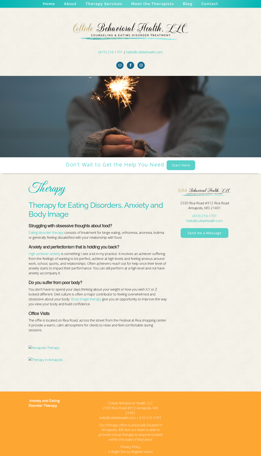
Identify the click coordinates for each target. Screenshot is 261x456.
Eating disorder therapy (46, 232)
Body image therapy (86, 299)
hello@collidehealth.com (144, 52)
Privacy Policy (130, 446)
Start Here (181, 165)
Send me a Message (204, 233)
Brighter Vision (142, 451)
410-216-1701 (150, 417)
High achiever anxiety (44, 253)
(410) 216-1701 (110, 52)
